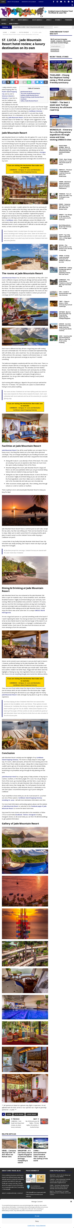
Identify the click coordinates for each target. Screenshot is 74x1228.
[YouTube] (61, 1)
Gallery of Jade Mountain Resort (29, 101)
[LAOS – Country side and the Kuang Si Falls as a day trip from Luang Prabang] (54, 338)
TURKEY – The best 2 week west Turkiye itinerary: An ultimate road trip (61, 106)
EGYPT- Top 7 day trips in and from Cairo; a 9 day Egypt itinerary (65, 237)
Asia (12, 20)
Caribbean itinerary (35, 111)
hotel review (19, 1114)
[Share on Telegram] (37, 82)
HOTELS (4, 23)
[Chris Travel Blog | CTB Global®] (37, 17)
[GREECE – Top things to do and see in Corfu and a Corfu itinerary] (54, 217)
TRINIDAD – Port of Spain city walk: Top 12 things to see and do (65, 196)
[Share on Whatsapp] (29, 82)
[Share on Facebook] (4, 82)
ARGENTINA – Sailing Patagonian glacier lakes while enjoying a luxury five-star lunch (65, 271)
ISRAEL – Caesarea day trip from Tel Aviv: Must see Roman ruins (9, 1154)
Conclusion (23, 99)
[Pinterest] (68, 1)
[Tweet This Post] (8, 82)
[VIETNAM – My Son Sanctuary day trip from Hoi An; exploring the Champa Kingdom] (54, 314)
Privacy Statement (40, 1225)
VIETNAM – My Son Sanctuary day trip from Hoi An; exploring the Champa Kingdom (65, 315)
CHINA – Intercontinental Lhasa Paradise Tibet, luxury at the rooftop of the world (40, 1156)
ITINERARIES (68, 20)
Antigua (43, 152)
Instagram (32, 815)
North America (23, 20)
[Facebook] (53, 1)
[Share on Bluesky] (42, 82)
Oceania (57, 20)
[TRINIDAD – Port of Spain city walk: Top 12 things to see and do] (54, 196)
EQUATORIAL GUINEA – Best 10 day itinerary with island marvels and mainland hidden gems (65, 150)
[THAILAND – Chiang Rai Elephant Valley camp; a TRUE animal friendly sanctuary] (61, 66)
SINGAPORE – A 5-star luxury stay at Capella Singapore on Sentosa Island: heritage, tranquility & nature (25, 1157)
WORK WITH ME (11, 1193)
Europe (3, 20)
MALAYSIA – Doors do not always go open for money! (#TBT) (60, 1176)
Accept (37, 1216)
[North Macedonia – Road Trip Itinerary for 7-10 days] (54, 227)
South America (37, 20)
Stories (13, 32)
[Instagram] (57, 1)
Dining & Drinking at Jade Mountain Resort (32, 97)
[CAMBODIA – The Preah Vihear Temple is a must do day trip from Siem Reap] (54, 282)
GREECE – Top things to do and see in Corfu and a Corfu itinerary (65, 217)
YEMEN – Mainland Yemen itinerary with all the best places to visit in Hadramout (65, 185)
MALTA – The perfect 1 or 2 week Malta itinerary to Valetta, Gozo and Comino (60, 1192)
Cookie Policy (31, 1225)
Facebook (19, 815)
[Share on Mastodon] (33, 82)
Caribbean (9, 220)
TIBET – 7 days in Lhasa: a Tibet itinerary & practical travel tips (65, 304)
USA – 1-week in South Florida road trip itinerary (65, 293)
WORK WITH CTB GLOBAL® (29, 1)
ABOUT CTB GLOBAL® (13, 1)
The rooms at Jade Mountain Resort (30, 93)
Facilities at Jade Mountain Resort (30, 95)
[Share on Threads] (46, 82)
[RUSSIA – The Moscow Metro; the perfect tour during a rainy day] (54, 247)
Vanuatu (5, 98)
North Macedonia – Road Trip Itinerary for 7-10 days (65, 226)
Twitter (25, 815)
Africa (48, 20)
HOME (3, 1)
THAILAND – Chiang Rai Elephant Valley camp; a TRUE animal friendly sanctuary (60, 79)
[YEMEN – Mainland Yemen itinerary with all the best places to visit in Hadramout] (54, 184)
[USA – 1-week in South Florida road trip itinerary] (54, 294)
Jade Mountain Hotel (9, 777)
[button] (71, 1201)
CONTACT (41, 1)
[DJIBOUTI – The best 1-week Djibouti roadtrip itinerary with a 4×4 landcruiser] (54, 172)
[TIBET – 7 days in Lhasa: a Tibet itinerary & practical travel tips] (54, 303)
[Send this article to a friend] (21, 82)
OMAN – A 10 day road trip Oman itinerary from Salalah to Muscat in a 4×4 (65, 259)
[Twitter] (64, 1)
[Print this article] (25, 82)
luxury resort (31, 1114)
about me (5, 1185)
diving (9, 1114)
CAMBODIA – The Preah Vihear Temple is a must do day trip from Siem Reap (65, 283)
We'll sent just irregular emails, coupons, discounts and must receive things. (60, 41)
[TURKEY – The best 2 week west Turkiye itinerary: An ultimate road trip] (61, 94)
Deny (37, 1221)
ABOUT (4, 1193)
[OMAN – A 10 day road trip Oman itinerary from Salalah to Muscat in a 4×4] (54, 258)
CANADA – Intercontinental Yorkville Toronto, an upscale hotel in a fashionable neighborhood (60, 1180)
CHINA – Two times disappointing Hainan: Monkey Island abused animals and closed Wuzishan (59, 1186)
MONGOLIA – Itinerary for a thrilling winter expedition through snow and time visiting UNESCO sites (61, 134)
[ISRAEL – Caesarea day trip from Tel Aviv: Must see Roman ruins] (9, 1143)
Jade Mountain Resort (26, 91)
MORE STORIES (13, 23)
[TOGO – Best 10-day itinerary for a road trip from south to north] (54, 161)
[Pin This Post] (16, 82)
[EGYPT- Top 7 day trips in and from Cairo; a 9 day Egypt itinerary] (54, 237)
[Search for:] (62, 27)
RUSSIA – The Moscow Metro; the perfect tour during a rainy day (65, 247)
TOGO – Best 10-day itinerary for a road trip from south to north (65, 161)
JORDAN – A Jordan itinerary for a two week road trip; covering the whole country (65, 327)
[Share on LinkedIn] (12, 82)
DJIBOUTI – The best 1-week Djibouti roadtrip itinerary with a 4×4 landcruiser (65, 173)
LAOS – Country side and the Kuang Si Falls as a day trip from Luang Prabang (65, 339)
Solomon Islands (7, 96)
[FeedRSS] (72, 5)
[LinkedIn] (72, 1)
